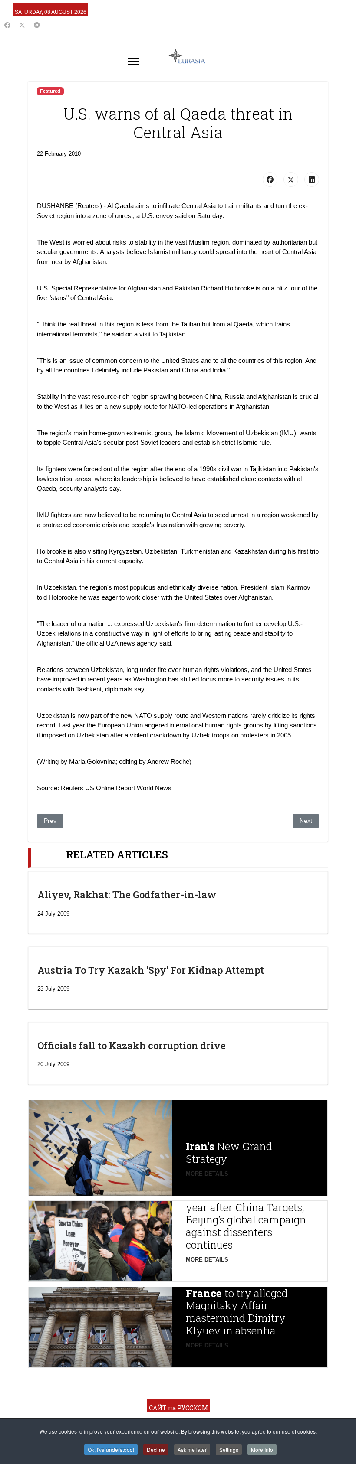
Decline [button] (156, 1449)
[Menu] (133, 62)
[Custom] (37, 25)
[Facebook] (7, 25)
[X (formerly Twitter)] (290, 179)
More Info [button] (262, 1449)
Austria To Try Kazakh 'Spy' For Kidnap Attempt (150, 970)
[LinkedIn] (311, 179)
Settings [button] (228, 1449)
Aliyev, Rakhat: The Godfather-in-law (126, 894)
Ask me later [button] (192, 1449)
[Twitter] (22, 25)
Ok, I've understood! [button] (111, 1449)
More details (207, 1174)
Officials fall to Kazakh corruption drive (131, 1045)
